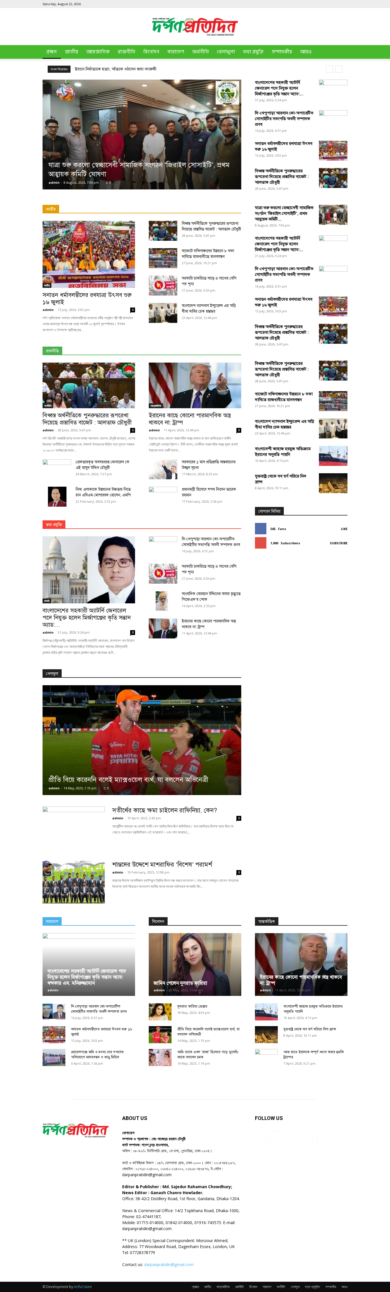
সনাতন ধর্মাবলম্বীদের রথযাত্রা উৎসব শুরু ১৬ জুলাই (87, 298)
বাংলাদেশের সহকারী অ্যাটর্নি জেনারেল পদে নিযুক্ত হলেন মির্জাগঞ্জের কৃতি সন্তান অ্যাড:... (279, 88)
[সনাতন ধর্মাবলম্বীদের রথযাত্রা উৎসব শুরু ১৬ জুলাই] (333, 151)
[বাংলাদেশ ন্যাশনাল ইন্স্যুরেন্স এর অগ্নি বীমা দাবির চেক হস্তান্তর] (163, 313)
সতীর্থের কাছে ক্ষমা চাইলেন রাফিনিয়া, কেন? (164, 810)
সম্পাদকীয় (282, 52)
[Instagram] (315, 4)
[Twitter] (333, 4)
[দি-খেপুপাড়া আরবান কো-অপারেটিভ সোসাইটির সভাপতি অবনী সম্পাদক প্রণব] (333, 120)
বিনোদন (151, 52)
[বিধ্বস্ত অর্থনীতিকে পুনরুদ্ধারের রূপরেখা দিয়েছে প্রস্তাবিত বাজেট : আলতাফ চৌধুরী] (333, 178)
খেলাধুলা (226, 52)
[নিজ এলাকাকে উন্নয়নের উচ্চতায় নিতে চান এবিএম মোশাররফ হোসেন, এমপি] (57, 497)
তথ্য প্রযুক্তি (253, 52)
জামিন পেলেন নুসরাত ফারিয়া (180, 983)
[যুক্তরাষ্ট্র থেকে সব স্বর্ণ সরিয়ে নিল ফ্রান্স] (333, 483)
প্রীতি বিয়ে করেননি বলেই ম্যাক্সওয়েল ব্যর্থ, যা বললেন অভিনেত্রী (128, 779)
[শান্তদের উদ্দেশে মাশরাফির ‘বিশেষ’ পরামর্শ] (74, 882)
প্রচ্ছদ (52, 52)
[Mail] (324, 4)
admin (54, 182)
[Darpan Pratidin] (195, 27)
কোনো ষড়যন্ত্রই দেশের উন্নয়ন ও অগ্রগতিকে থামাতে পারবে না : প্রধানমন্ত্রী (132, 69)
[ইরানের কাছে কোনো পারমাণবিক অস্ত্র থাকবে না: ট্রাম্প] (195, 385)
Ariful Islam (83, 1286)
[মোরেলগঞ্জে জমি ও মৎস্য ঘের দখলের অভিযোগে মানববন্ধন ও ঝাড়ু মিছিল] (54, 1057)
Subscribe (338, 543)
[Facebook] (305, 4)
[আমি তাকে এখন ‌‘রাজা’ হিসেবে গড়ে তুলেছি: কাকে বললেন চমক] (160, 1057)
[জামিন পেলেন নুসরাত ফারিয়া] (195, 964)
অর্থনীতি (200, 52)
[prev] (329, 69)
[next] (338, 69)
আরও (305, 52)
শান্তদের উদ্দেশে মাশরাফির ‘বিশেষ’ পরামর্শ (162, 864)
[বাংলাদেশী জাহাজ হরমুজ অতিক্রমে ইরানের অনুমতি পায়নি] (333, 456)
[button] (340, 52)
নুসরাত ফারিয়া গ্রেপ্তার (192, 1006)
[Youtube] (343, 4)
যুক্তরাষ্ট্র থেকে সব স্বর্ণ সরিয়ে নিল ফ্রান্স (310, 1029)
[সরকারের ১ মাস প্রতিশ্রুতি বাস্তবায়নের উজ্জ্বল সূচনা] (163, 469)
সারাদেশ (175, 52)
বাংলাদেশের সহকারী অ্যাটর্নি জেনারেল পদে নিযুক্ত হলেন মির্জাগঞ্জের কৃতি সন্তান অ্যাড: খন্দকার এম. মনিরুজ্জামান (86, 977)
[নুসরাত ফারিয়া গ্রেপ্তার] (160, 1011)
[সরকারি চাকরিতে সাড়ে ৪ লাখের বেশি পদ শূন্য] (163, 286)
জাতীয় (71, 52)
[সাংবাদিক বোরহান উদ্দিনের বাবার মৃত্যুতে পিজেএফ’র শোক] (163, 601)
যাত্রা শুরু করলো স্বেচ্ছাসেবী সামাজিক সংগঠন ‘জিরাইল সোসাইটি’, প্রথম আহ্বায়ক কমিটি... (284, 213)
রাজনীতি (126, 52)
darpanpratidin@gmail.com (169, 1264)
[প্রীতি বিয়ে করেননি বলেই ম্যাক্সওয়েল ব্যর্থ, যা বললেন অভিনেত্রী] (142, 740)
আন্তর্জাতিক (98, 52)
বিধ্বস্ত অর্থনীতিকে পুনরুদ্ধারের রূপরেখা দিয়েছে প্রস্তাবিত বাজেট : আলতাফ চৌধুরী (282, 176)
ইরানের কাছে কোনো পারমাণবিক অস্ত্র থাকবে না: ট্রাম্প (190, 419)
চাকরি (46, 601)
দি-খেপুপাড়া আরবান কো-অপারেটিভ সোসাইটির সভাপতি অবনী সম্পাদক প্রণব (284, 118)
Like (344, 529)
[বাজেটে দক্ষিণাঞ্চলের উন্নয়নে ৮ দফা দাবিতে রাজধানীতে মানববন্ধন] (163, 258)
